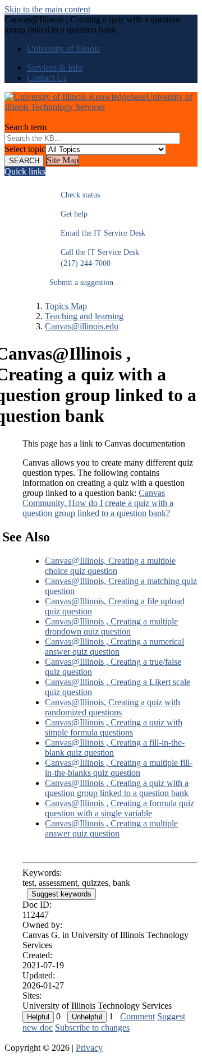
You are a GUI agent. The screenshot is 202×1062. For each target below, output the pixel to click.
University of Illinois (63, 48)
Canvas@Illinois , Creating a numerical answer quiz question (114, 646)
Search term (25, 127)
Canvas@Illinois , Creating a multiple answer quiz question (111, 828)
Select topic (24, 149)
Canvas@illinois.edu (81, 326)
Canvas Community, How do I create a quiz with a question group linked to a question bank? (97, 503)
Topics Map (66, 306)
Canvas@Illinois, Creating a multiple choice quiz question (110, 566)
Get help (68, 214)
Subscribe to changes (92, 1027)
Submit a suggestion (81, 282)
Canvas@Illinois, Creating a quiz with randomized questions (112, 707)
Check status (74, 195)
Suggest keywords (61, 894)
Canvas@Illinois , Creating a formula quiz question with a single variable (119, 808)
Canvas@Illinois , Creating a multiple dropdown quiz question (111, 626)
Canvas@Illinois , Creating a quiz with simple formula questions (113, 727)
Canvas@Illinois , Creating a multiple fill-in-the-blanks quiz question (118, 768)
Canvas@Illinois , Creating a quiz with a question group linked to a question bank (117, 788)
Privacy (89, 1047)
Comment (137, 1016)
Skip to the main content (47, 9)
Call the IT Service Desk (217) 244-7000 (94, 258)
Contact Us (47, 77)
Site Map (63, 160)
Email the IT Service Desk (97, 233)
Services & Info (54, 67)
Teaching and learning (84, 316)
